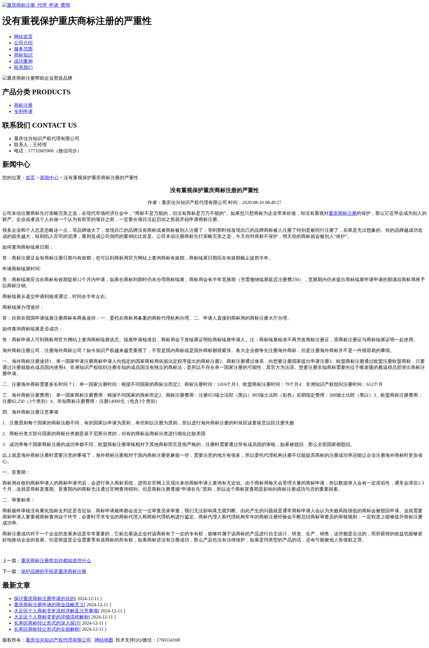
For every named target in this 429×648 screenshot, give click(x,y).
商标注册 (23, 105)
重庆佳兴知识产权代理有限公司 (58, 639)
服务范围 (23, 48)
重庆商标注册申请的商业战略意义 (49, 604)
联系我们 (23, 67)
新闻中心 (49, 177)
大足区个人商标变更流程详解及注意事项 (56, 610)
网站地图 (104, 639)
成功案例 (23, 61)
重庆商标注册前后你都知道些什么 (56, 560)
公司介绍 (23, 42)
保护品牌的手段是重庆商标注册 (53, 571)
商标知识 (23, 55)
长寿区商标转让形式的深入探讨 (46, 623)
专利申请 (23, 111)
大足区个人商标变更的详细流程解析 (51, 616)
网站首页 (23, 36)
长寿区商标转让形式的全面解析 (46, 629)
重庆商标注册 (343, 213)
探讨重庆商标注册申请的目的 (44, 598)
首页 (30, 177)
